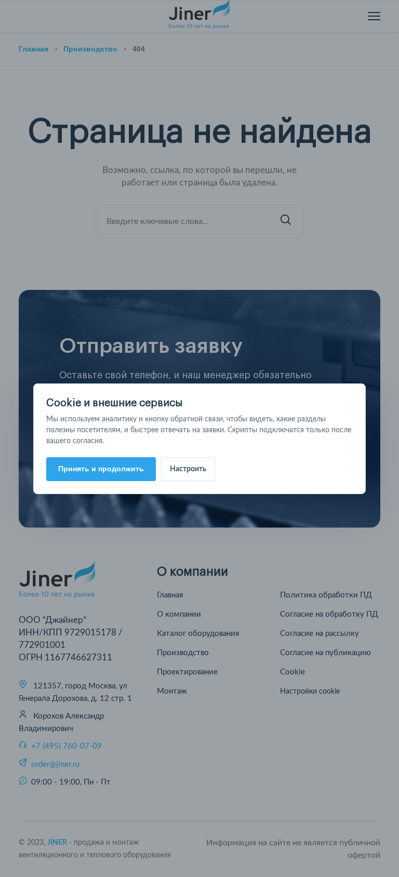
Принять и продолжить (101, 468)
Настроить (188, 469)
